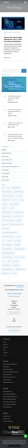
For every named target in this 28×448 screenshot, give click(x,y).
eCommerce (5, 156)
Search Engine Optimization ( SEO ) (12, 33)
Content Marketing (6, 191)
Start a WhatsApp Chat (14, 296)
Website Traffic (5, 273)
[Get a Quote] (25, 433)
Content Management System (10, 372)
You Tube (14, 273)
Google (21, 199)
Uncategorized (6, 173)
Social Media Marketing (9, 394)
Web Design (5, 177)
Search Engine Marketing (9, 399)
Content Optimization (18, 191)
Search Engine (5, 228)
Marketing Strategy (6, 216)
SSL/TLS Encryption (19, 257)
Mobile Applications (8, 382)
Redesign (19, 220)
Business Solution (16, 187)
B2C (8, 187)
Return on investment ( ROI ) (16, 224)
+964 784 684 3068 (14, 294)
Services (5, 347)
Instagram (4, 204)
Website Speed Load (20, 269)
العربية (4, 355)
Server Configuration (7, 244)
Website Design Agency (7, 269)
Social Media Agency (7, 248)
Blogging (4, 150)
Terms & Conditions (8, 421)
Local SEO (11, 208)
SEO (3, 240)
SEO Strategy (18, 240)
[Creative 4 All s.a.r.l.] (14, 432)
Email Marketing (6, 199)
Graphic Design (7, 379)
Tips (3, 261)
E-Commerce (19, 195)
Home (4, 342)
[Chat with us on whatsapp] (25, 437)
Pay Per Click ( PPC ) (18, 216)
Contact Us (6, 352)
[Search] (23, 71)
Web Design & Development (10, 364)
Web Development (6, 265)
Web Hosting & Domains (9, 377)
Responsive (5, 224)
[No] (26, 443)
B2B (3, 187)
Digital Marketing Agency (7, 195)
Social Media (5, 170)
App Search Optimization (9, 401)
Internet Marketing (14, 204)
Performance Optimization (8, 220)
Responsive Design (7, 163)
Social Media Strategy (7, 257)
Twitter (8, 261)
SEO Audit (9, 240)
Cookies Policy (6, 416)
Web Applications (7, 374)
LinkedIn (4, 208)
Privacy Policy (6, 418)
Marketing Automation (7, 212)
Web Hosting (5, 180)
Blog (4, 350)
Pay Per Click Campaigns (9, 404)
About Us (5, 344)
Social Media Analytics (19, 248)
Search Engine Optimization (11, 166)
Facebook (15, 199)
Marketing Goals (19, 212)
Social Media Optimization (8, 253)
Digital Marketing (6, 153)
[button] (25, 2)
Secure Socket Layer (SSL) (8, 236)
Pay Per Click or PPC (7, 160)
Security (19, 236)
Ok (10, 445)
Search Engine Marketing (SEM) (9, 232)
